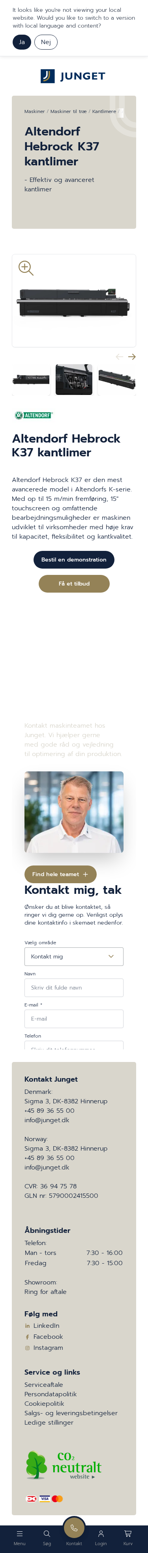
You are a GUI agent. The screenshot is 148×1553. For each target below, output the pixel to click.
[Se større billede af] (31, 379)
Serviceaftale (43, 1385)
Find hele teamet (55, 874)
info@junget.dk (46, 1120)
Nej (46, 42)
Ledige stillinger (48, 1422)
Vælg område (40, 943)
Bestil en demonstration (74, 560)
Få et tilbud (74, 584)
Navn (30, 974)
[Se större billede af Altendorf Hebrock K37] (74, 300)
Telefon (32, 1036)
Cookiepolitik (44, 1403)
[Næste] (132, 357)
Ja (22, 42)
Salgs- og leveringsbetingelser (71, 1413)
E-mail (33, 1005)
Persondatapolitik (50, 1394)
